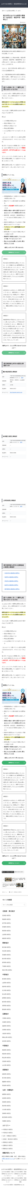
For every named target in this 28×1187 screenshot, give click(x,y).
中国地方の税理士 (8, 1129)
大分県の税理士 (6, 1109)
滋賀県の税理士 (6, 1026)
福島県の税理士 (6, 938)
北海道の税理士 (6, 915)
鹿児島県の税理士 (19, 871)
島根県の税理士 (6, 1050)
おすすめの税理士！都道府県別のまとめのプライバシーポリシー (8, 1173)
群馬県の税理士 (6, 962)
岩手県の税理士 (6, 923)
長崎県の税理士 (6, 1102)
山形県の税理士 (6, 934)
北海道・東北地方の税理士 (10, 1139)
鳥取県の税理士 (6, 1053)
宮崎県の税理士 (6, 1113)
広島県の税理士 (6, 1061)
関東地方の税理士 (8, 1148)
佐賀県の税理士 (6, 1098)
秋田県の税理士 (6, 930)
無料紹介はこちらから (14, 252)
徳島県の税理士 (6, 1074)
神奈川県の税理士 (7, 970)
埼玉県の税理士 (6, 951)
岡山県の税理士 (6, 1057)
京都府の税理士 (6, 1022)
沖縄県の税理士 (6, 1121)
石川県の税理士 (6, 990)
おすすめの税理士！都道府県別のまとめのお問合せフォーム (20, 1173)
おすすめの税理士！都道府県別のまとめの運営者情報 (20, 1180)
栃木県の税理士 (6, 958)
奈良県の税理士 (6, 1041)
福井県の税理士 (6, 986)
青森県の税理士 (6, 919)
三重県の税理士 (6, 1018)
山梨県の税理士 (6, 982)
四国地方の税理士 (8, 1142)
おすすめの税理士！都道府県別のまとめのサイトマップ (8, 1180)
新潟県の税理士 (6, 979)
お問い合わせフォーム (8, 1158)
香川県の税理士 (6, 1078)
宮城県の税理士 (6, 927)
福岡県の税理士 (6, 1094)
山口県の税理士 (6, 1065)
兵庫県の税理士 (6, 1029)
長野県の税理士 (6, 1005)
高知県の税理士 (6, 1085)
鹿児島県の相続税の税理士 (12, 589)
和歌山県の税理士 (7, 1037)
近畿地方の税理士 (8, 1145)
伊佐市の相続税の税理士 (11, 581)
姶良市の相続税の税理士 (11, 585)
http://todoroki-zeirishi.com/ (16, 392)
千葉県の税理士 (6, 966)
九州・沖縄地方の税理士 (8, 871)
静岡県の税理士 (6, 998)
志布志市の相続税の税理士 (12, 573)
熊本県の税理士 (6, 1105)
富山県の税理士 (6, 994)
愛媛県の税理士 (6, 1081)
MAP (22, 377)
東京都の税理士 (6, 947)
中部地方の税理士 (8, 1132)
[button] (24, 905)
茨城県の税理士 (6, 954)
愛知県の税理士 (6, 1009)
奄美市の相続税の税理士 (11, 577)
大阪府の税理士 (6, 1033)
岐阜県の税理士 (6, 1001)
